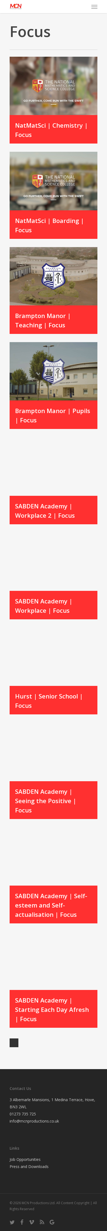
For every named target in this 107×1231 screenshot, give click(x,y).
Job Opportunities (25, 1159)
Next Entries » (14, 1042)
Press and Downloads (29, 1166)
